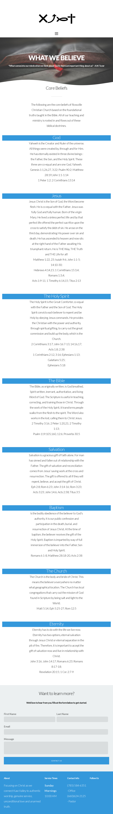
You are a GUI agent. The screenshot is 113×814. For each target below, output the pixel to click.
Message (9, 739)
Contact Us (56, 761)
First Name (10, 713)
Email (7, 726)
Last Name (62, 713)
